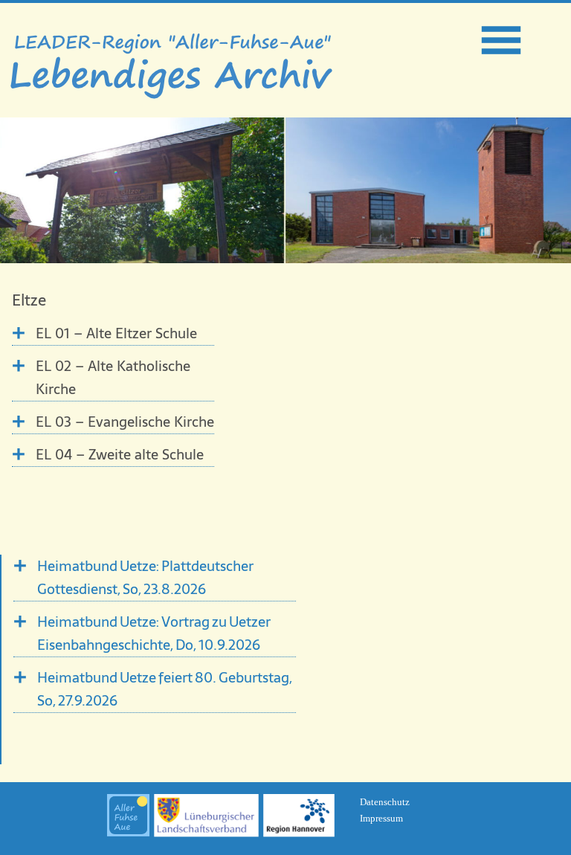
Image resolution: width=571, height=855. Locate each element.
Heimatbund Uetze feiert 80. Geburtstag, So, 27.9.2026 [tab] (164, 689)
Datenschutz (385, 801)
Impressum (381, 818)
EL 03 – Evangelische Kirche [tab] (125, 421)
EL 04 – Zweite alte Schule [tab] (120, 454)
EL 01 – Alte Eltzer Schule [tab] (116, 333)
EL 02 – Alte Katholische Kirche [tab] (113, 378)
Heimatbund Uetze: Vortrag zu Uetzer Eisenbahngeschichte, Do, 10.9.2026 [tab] (154, 633)
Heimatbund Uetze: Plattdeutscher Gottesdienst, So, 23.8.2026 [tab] (145, 578)
